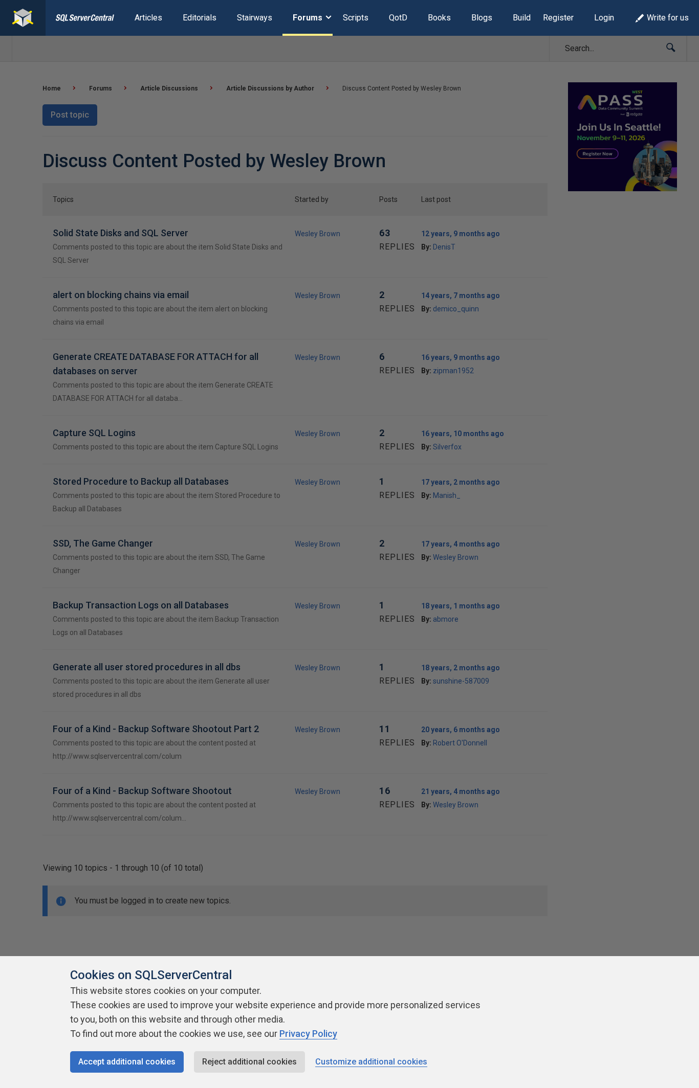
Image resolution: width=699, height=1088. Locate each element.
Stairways (254, 17)
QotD (398, 17)
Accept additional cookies (127, 1062)
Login (604, 17)
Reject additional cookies (249, 1062)
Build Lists (532, 17)
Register (558, 17)
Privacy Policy (308, 1033)
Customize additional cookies (371, 1062)
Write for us (668, 17)
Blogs (481, 17)
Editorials (199, 17)
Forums (307, 17)
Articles (148, 17)
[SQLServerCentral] (23, 18)
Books (439, 17)
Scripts (355, 17)
